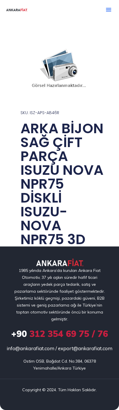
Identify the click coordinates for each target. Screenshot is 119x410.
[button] (108, 9)
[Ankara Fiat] (59, 263)
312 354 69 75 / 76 (59, 333)
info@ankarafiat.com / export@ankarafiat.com (59, 348)
